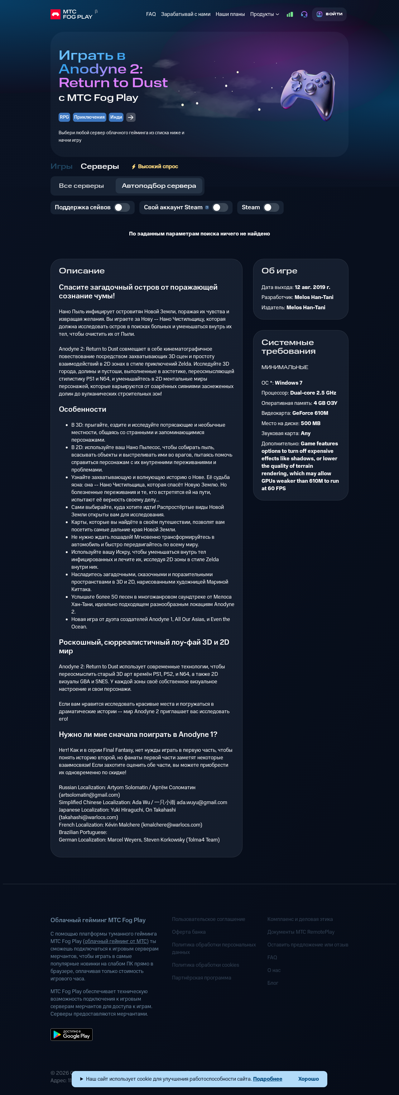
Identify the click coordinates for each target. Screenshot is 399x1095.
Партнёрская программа (201, 978)
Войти (334, 14)
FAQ (151, 14)
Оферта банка (189, 932)
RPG (64, 117)
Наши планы (230, 14)
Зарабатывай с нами (185, 14)
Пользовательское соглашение (208, 919)
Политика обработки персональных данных (214, 948)
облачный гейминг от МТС (116, 941)
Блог (272, 983)
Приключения (89, 117)
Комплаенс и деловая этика (300, 919)
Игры (61, 166)
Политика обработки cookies (205, 965)
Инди (116, 117)
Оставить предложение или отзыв (308, 945)
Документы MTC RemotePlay (300, 932)
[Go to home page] (97, 14)
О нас (274, 970)
